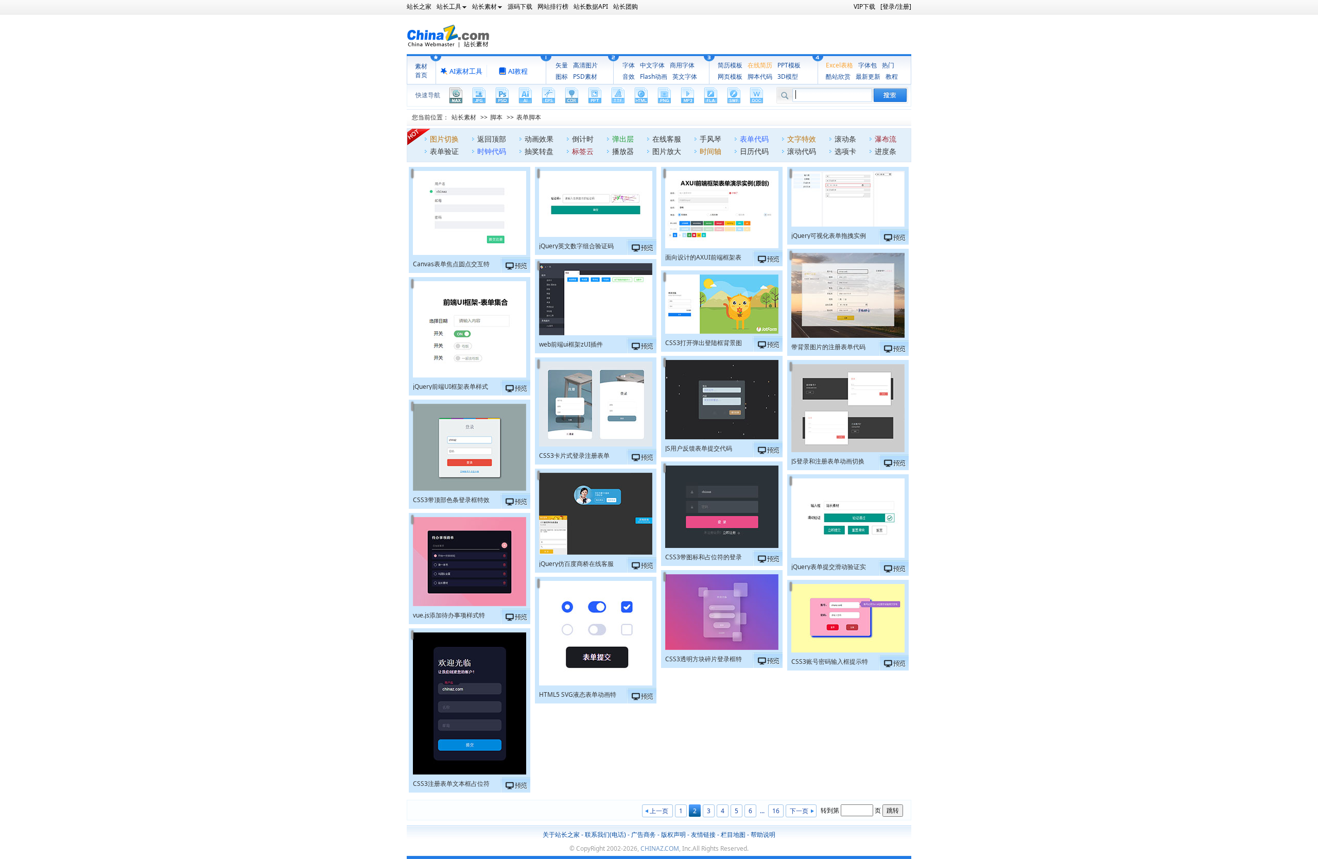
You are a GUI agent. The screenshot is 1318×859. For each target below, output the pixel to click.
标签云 (583, 151)
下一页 (799, 810)
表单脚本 (528, 117)
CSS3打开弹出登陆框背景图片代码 (703, 342)
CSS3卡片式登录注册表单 (574, 455)
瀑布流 (885, 139)
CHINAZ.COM (659, 848)
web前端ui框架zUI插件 (571, 344)
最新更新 (868, 76)
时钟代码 (491, 151)
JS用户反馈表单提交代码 (698, 448)
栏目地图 (733, 834)
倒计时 (583, 139)
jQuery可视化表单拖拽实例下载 (828, 235)
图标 (562, 76)
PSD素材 (585, 76)
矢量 (562, 65)
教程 (892, 76)
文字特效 (801, 139)
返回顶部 (491, 139)
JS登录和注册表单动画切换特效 (827, 461)
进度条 (885, 151)
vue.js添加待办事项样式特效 (449, 615)
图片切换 (444, 139)
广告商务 (643, 834)
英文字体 (684, 76)
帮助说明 (763, 834)
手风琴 (710, 139)
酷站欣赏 (838, 76)
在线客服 (666, 139)
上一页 (659, 810)
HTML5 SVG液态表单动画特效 (577, 694)
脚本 (496, 117)
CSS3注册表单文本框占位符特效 (451, 783)
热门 (888, 65)
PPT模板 (789, 65)
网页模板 (730, 76)
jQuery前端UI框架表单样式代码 (450, 386)
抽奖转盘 (539, 151)
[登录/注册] (895, 6)
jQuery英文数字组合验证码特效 (576, 245)
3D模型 (787, 76)
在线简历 (760, 65)
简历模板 (730, 65)
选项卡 (845, 151)
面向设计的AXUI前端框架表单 (703, 257)
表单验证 (444, 151)
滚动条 (845, 139)
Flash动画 (653, 76)
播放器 (623, 151)
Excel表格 (839, 65)
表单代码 (754, 139)
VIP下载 (864, 6)
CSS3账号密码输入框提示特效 (829, 661)
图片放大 (666, 151)
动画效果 (539, 139)
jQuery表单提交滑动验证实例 (828, 566)
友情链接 (703, 834)
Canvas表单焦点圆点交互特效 (451, 263)
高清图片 (585, 65)
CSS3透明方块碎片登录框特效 (703, 658)
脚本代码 (760, 76)
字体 (628, 65)
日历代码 (754, 151)
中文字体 (652, 65)
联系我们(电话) (605, 834)
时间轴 (710, 151)
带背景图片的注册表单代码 (828, 346)
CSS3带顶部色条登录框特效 (451, 499)
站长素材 (464, 117)
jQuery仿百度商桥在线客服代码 (576, 563)
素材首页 (421, 70)
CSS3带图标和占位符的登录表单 (703, 556)
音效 (628, 76)
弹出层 (623, 139)
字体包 (867, 65)
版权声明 (673, 834)
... (762, 810)
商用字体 (682, 65)
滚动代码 (801, 151)
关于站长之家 (561, 834)
